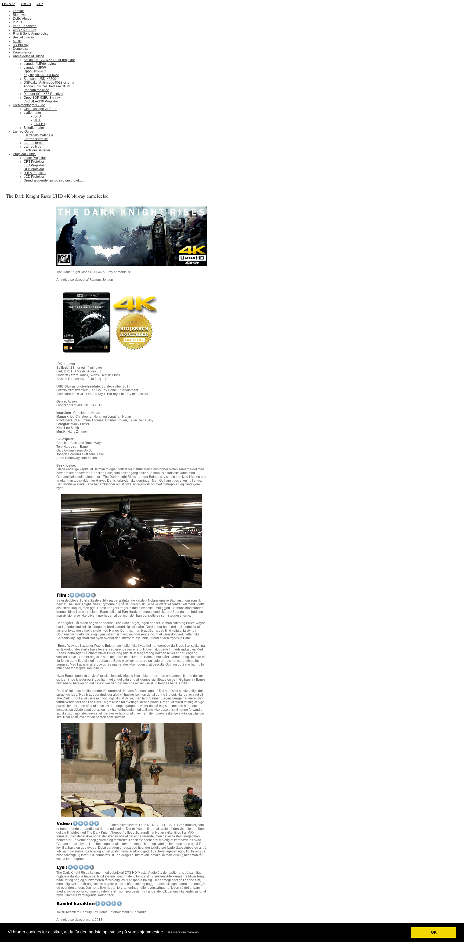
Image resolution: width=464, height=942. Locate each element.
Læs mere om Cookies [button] (182, 932)
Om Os (26, 4)
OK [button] (434, 932)
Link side (8, 4)
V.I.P (40, 4)
